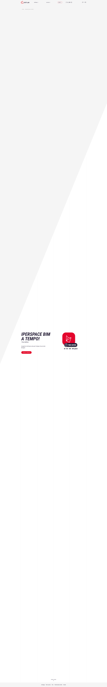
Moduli (64, 684)
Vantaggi (43, 684)
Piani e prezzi (26, 352)
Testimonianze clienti (58, 684)
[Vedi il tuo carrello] (82, 2)
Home (23, 9)
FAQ (52, 684)
